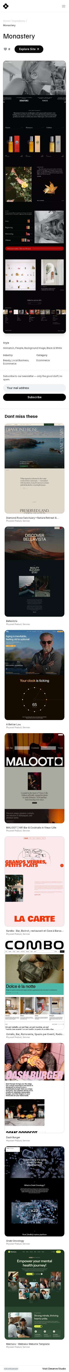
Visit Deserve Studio (54, 1368)
